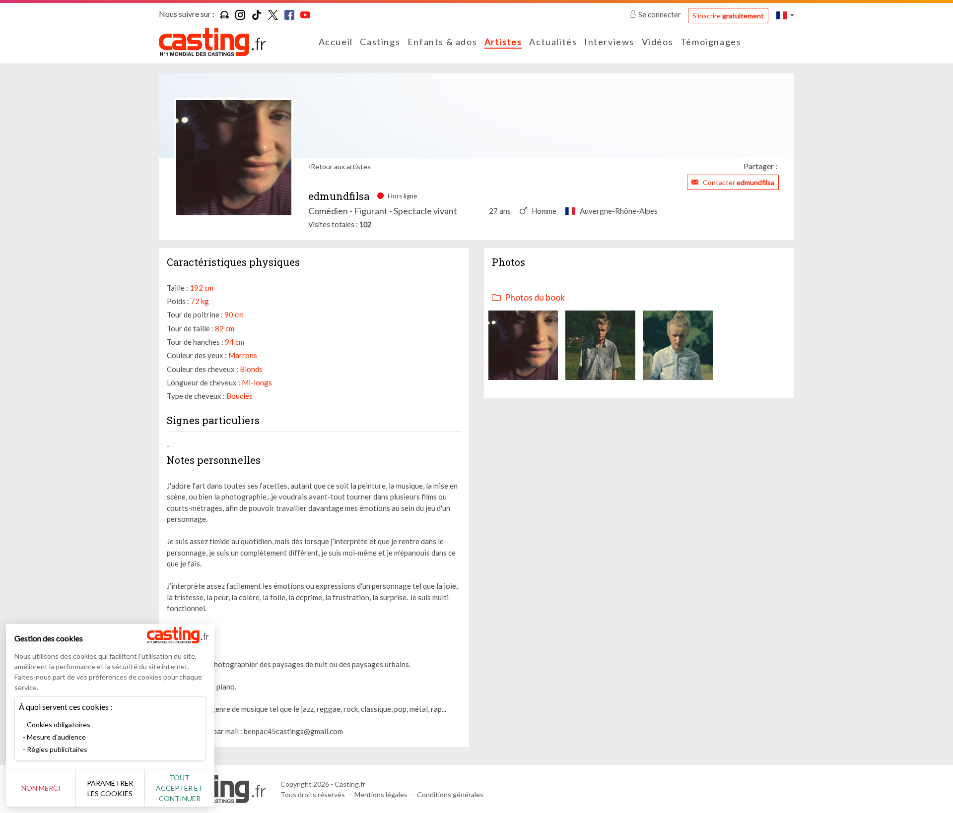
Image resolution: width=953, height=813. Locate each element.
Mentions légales (381, 794)
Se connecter (659, 14)
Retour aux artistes (341, 166)
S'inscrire (728, 15)
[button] (785, 15)
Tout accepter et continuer (179, 788)
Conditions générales (450, 794)
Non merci (41, 788)
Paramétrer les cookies (110, 788)
